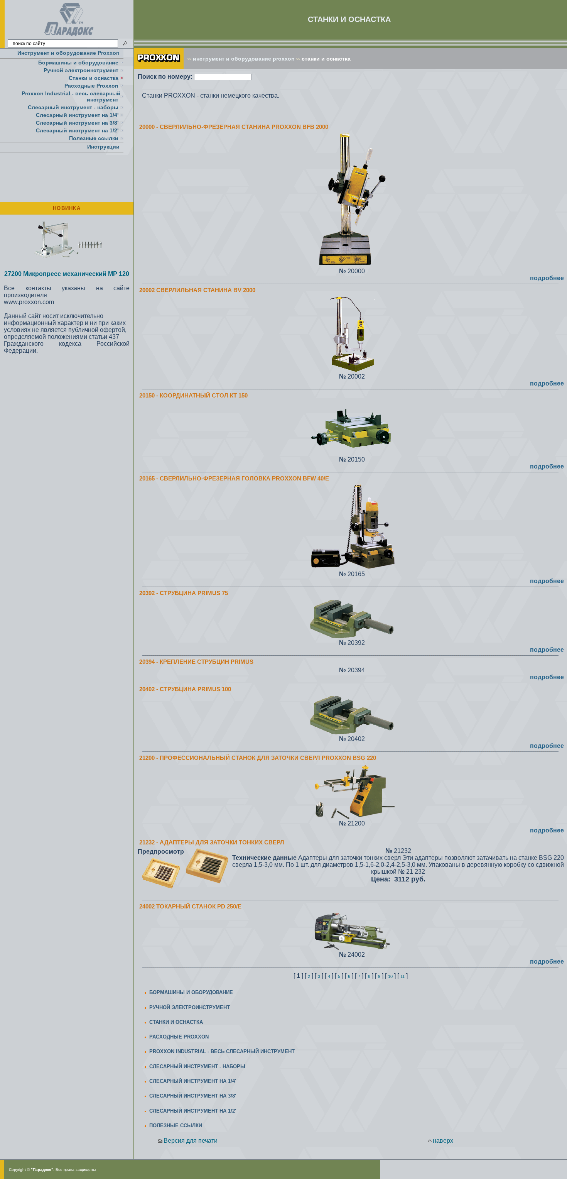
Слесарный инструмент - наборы (73, 107)
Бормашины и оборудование (78, 62)
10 (390, 976)
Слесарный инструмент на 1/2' (77, 130)
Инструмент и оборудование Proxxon (68, 53)
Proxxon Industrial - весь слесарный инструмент (71, 96)
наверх (443, 1140)
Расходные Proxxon (91, 86)
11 (402, 976)
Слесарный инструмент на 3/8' (77, 123)
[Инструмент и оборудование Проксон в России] (69, 36)
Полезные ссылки (93, 138)
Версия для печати (191, 1140)
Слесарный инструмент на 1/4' (77, 115)
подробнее (547, 278)
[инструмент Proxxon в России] (159, 67)
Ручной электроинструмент (81, 70)
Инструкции (103, 147)
